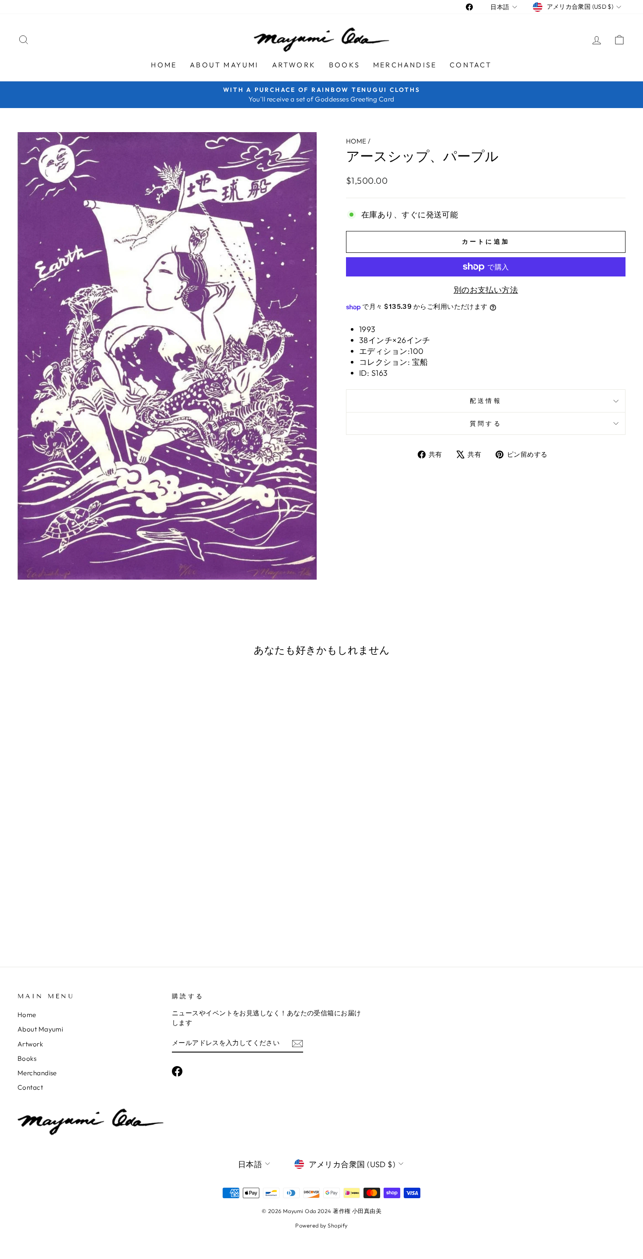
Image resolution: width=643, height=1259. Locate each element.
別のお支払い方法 (486, 290)
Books (344, 64)
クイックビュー (90, 883)
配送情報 (486, 401)
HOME (356, 141)
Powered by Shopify (321, 1225)
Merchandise (405, 64)
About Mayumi (224, 64)
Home (164, 64)
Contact (471, 64)
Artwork (294, 64)
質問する (486, 423)
